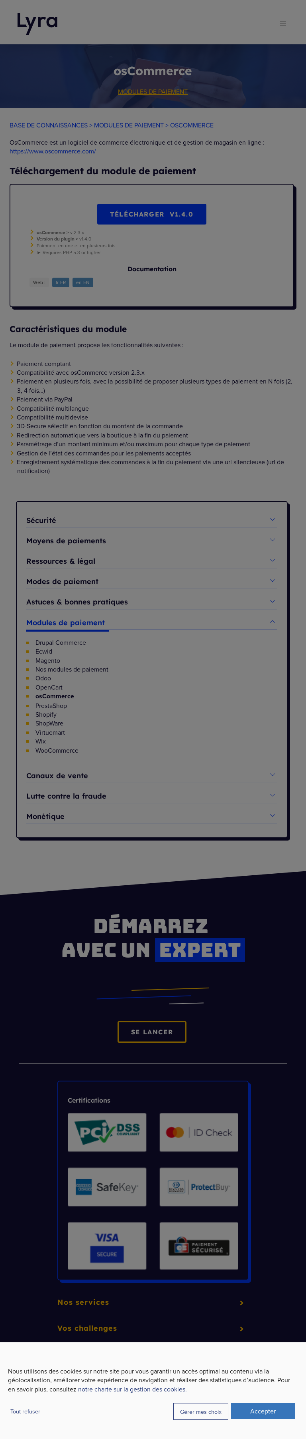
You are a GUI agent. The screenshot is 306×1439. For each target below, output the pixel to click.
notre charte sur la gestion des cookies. (132, 1389)
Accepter (263, 1411)
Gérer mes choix (201, 1411)
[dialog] (153, 1390)
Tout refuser (25, 1411)
